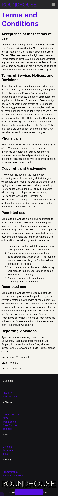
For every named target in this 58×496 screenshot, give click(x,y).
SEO (5, 418)
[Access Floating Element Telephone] (22, 492)
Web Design (9, 421)
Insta (5, 454)
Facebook (8, 450)
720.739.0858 (10, 396)
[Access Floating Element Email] (35, 492)
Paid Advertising (11, 414)
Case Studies (10, 425)
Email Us (7, 393)
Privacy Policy (10, 472)
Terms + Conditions (13, 475)
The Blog (7, 429)
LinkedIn (7, 446)
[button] (53, 4)
